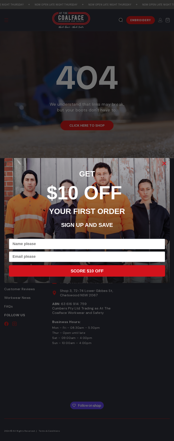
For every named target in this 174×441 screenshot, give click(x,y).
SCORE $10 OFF (87, 271)
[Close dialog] (164, 163)
